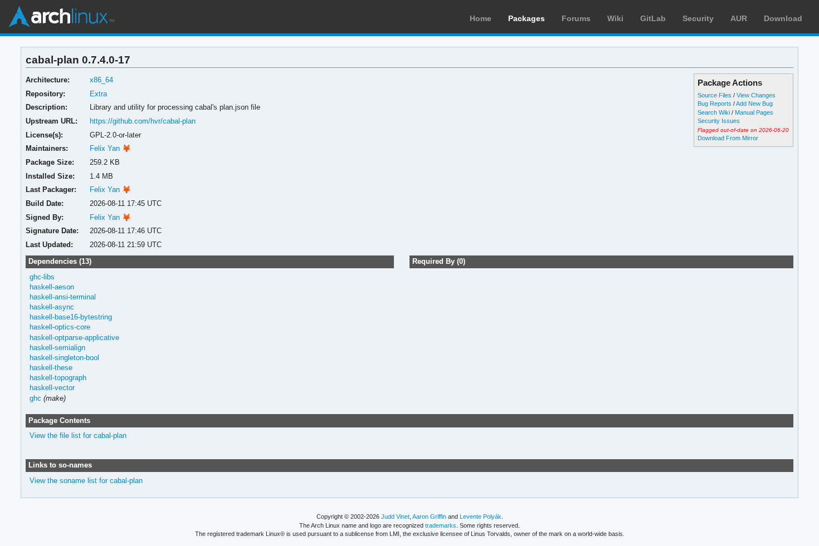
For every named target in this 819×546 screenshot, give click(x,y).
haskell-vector (52, 387)
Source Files (715, 95)
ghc (35, 398)
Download (783, 18)
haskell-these (51, 367)
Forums (576, 18)
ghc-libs (42, 277)
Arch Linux (61, 17)
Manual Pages (754, 112)
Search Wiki (714, 112)
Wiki (615, 18)
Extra (98, 94)
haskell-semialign (57, 347)
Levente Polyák (480, 516)
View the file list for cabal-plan (78, 435)
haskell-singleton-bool (64, 357)
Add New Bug (754, 103)
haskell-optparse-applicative (74, 337)
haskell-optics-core (60, 327)
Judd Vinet (395, 516)
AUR (738, 18)
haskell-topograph (58, 377)
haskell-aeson (52, 287)
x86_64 (101, 80)
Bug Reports (715, 103)
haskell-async (52, 307)
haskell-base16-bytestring (71, 317)
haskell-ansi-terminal (63, 297)
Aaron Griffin (429, 516)
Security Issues (719, 120)
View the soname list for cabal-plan (86, 480)
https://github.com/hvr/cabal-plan (143, 121)
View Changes (756, 95)
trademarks (440, 525)
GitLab (653, 18)
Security (698, 18)
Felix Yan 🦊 (110, 148)
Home (480, 18)
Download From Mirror (728, 138)
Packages (526, 18)
